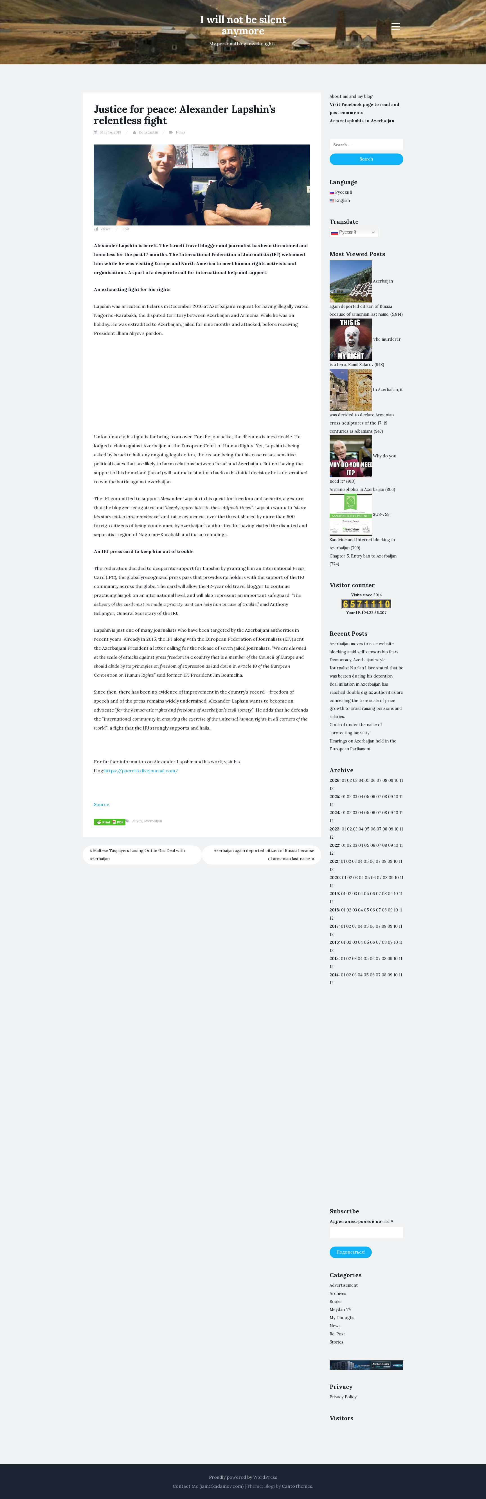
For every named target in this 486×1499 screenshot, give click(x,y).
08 (384, 796)
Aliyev (137, 821)
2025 (334, 796)
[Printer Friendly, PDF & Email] (109, 821)
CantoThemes (297, 1486)
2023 (334, 829)
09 (390, 796)
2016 (334, 942)
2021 (334, 861)
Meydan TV (340, 1309)
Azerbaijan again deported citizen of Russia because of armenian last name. (264, 854)
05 (367, 780)
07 (379, 780)
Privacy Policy (343, 1396)
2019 (334, 893)
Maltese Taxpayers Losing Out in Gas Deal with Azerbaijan (137, 854)
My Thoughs (342, 1317)
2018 (334, 910)
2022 (334, 845)
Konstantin (148, 132)
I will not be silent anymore (243, 25)
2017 (334, 926)
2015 (334, 958)
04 (361, 780)
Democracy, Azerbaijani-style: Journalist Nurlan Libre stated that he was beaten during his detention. (366, 668)
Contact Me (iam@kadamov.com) (208, 1486)
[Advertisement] (202, 385)
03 (355, 780)
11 (401, 845)
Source (101, 804)
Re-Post (337, 1334)
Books (335, 1301)
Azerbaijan (153, 821)
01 (344, 780)
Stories (336, 1342)
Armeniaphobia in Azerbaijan (362, 120)
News (180, 132)
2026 (334, 780)
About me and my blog (351, 96)
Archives (338, 1293)
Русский (347, 232)
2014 (334, 974)
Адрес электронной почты (361, 1221)
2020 (335, 877)
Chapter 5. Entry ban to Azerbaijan (363, 556)
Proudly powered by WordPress (243, 1477)
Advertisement (344, 1285)
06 (373, 780)
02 (349, 780)
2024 (334, 812)
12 (332, 804)
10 (396, 796)
